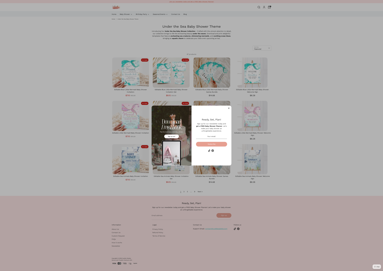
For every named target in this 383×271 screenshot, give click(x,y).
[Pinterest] (212, 150)
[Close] (229, 108)
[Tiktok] (209, 150)
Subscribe (211, 144)
